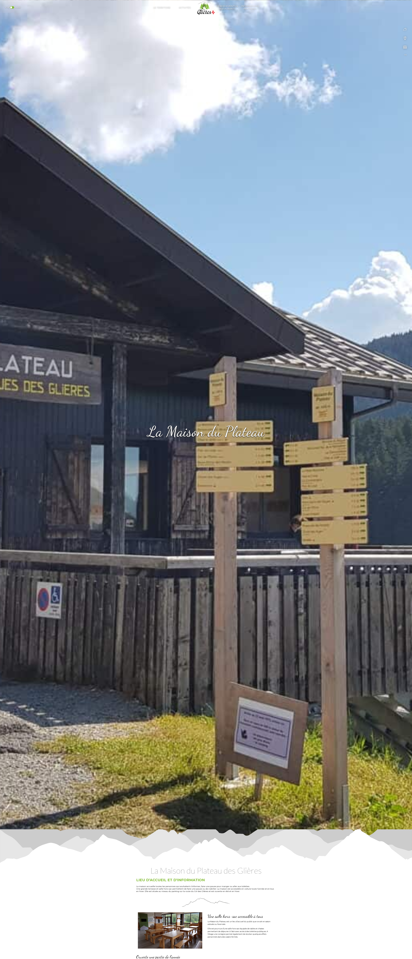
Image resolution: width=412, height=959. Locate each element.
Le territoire (161, 7)
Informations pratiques (250, 7)
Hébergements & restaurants (227, 7)
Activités (185, 7)
